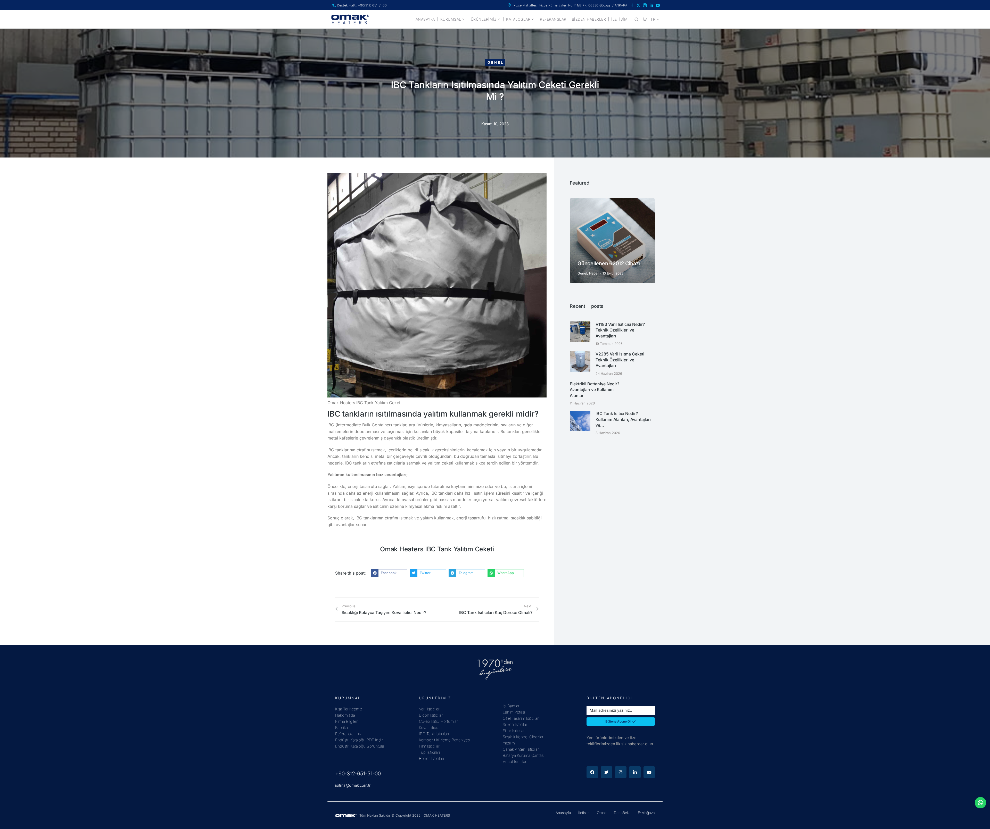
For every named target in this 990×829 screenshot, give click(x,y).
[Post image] (612, 240)
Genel (496, 62)
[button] (389, 573)
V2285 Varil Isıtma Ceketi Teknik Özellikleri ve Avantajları (620, 359)
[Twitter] (606, 772)
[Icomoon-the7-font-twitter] (638, 5)
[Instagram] (620, 772)
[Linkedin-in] (635, 772)
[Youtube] (649, 772)
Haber (594, 273)
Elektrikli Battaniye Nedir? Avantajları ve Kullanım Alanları (594, 389)
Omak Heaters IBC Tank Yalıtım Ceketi (437, 549)
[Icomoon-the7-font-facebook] (632, 5)
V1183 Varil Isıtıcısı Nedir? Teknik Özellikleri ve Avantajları (620, 330)
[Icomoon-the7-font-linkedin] (651, 5)
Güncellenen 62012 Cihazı (609, 263)
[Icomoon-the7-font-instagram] (645, 5)
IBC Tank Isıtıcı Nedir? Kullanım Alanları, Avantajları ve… (623, 419)
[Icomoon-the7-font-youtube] (658, 5)
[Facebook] (592, 772)
